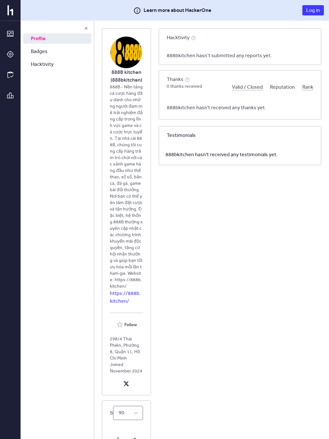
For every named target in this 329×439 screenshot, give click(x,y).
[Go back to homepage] (10, 10)
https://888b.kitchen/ (125, 297)
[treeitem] (57, 38)
